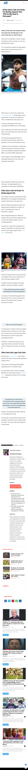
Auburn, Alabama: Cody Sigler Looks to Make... (18, 575)
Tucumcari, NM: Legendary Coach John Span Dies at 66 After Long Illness (13, 742)
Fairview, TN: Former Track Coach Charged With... (17, 554)
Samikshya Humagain (10, 20)
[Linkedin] (20, 601)
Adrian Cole (5, 656)
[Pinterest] (13, 601)
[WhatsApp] (16, 601)
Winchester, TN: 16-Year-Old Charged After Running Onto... (18, 568)
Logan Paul (21, 445)
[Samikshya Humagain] (6, 496)
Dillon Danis (15, 445)
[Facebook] (5, 601)
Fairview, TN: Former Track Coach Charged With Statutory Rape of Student (13, 653)
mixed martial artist (7, 115)
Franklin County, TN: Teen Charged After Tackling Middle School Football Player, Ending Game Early (13, 682)
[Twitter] (9, 601)
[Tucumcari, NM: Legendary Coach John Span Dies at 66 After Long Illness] (14, 733)
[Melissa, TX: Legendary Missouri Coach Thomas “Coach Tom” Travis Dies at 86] (14, 614)
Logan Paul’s (13, 356)
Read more (6, 634)
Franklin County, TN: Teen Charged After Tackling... (17, 561)
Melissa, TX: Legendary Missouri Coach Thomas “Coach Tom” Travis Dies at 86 (13, 623)
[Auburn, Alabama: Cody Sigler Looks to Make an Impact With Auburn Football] (6, 576)
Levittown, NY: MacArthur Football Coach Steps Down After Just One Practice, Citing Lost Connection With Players (13, 712)
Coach (4, 619)
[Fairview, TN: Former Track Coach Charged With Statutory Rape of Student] (6, 555)
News (4, 20)
